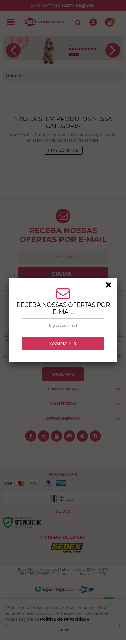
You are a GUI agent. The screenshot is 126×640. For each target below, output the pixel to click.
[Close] (110, 286)
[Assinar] (63, 343)
